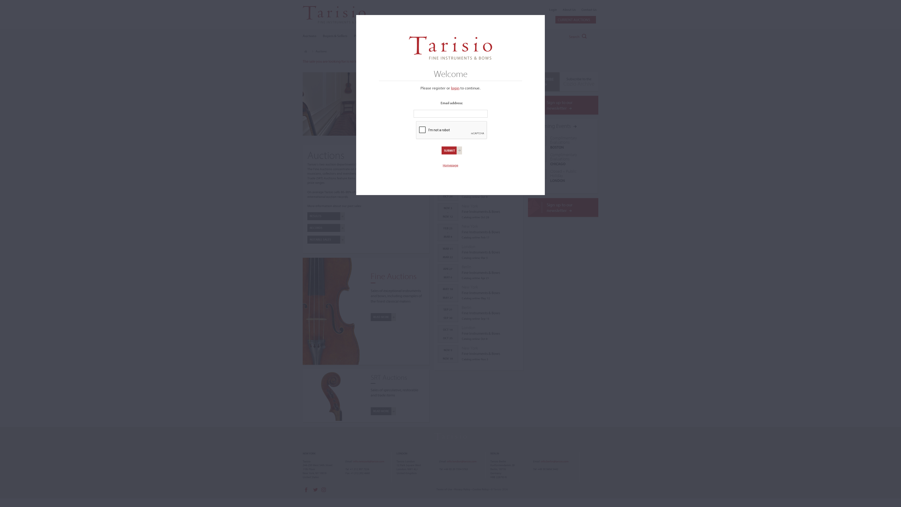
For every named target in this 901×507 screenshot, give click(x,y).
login (455, 87)
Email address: (452, 103)
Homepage (450, 165)
